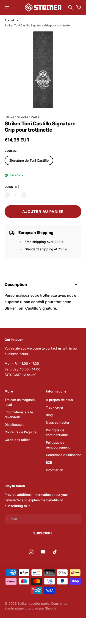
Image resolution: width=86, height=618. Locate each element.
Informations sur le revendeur (19, 414)
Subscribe (43, 533)
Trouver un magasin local (20, 402)
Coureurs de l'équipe (20, 432)
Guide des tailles (18, 440)
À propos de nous (59, 400)
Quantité (12, 187)
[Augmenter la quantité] (24, 195)
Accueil (9, 20)
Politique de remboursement (58, 444)
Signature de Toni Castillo (29, 160)
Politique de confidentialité (57, 432)
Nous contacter (57, 422)
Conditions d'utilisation (63, 455)
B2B (49, 462)
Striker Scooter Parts (22, 117)
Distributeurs (15, 424)
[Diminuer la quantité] (7, 195)
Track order (54, 407)
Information (54, 470)
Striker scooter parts (33, 603)
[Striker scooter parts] (43, 7)
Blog (49, 415)
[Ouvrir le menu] (7, 7)
